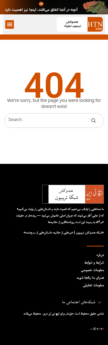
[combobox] (47, 120)
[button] (9, 24)
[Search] (94, 120)
